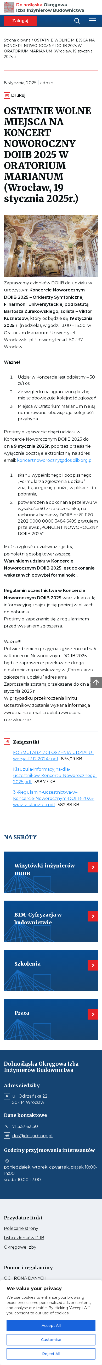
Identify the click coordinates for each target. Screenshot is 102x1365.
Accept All (51, 1325)
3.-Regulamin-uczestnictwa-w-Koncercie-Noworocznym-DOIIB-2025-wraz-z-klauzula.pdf (53, 798)
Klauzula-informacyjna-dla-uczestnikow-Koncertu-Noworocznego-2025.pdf (55, 775)
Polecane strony (31, 1228)
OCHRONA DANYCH (36, 1278)
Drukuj (18, 95)
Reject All (51, 1353)
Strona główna (17, 40)
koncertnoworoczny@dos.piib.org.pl (55, 460)
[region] (51, 1322)
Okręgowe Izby (31, 1247)
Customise (51, 1339)
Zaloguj (20, 20)
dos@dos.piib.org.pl (32, 1136)
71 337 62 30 (25, 1126)
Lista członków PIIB (34, 1238)
